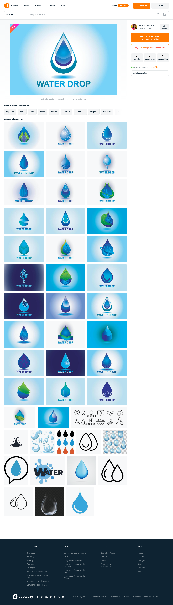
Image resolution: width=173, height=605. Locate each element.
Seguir (164, 28)
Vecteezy (30, 556)
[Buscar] (158, 14)
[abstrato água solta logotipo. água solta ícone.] (24, 221)
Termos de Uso (116, 597)
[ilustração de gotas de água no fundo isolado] (81, 470)
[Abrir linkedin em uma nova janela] (46, 597)
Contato (104, 556)
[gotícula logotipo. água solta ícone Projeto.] (107, 306)
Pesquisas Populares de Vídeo (74, 577)
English (141, 553)
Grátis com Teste (150, 37)
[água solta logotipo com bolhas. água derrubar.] (65, 249)
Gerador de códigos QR (37, 585)
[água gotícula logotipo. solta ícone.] (24, 135)
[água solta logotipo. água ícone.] (107, 164)
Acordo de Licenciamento (75, 553)
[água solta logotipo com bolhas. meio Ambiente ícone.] (19, 417)
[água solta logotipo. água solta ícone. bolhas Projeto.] (107, 391)
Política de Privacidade (132, 597)
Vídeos (38, 5)
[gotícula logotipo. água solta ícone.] (24, 249)
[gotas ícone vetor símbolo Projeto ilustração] (88, 442)
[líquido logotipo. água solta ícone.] (65, 135)
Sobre (103, 560)
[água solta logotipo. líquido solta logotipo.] (65, 306)
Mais (63, 5)
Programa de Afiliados (73, 560)
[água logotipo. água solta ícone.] (107, 334)
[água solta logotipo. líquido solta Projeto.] (24, 164)
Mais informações (140, 73)
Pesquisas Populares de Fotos (74, 571)
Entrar (160, 5)
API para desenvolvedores (38, 571)
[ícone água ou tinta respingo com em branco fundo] (16, 442)
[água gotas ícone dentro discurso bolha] (16, 470)
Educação (31, 568)
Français (141, 568)
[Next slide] (123, 112)
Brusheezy (31, 553)
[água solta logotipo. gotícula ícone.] (65, 221)
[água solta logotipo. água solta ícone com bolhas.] (65, 363)
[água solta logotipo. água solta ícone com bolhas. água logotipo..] (24, 306)
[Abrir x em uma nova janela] (59, 597)
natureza (107, 111)
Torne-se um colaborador (106, 565)
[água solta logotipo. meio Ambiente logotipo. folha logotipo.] (107, 221)
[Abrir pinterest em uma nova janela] (51, 597)
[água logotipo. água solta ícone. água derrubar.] (65, 334)
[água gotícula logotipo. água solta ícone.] (107, 135)
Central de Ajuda (108, 553)
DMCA (67, 556)
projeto (54, 111)
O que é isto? (155, 67)
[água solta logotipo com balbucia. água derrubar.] (107, 249)
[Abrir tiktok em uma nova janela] (55, 597)
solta (32, 111)
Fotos (26, 5)
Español (141, 556)
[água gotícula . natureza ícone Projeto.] (24, 391)
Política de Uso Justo (151, 597)
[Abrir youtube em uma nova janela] (63, 597)
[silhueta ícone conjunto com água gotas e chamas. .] (65, 442)
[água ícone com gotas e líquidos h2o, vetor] (47, 470)
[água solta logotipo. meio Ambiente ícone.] (107, 192)
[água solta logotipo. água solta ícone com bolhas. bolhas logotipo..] (24, 277)
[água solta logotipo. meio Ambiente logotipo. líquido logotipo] (65, 277)
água (22, 111)
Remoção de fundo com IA (38, 581)
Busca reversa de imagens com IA (38, 576)
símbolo (66, 111)
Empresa (30, 564)
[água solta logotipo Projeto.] (107, 277)
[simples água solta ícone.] (80, 501)
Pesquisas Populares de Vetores (74, 565)
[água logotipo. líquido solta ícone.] (65, 164)
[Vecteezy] (6, 5)
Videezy (30, 560)
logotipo (10, 111)
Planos (114, 5)
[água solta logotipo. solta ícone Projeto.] (65, 391)
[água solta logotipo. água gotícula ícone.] (24, 334)
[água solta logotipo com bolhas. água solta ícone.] (65, 192)
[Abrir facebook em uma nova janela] (38, 597)
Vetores (14, 5)
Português (142, 560)
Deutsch (141, 564)
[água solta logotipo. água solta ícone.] (53, 417)
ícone (42, 111)
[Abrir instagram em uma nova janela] (42, 597)
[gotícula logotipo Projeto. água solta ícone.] (24, 363)
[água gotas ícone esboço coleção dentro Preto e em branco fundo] (112, 470)
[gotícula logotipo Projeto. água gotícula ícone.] (107, 363)
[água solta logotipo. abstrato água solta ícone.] (24, 192)
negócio (94, 111)
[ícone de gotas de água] (18, 501)
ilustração (80, 111)
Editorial (51, 5)
